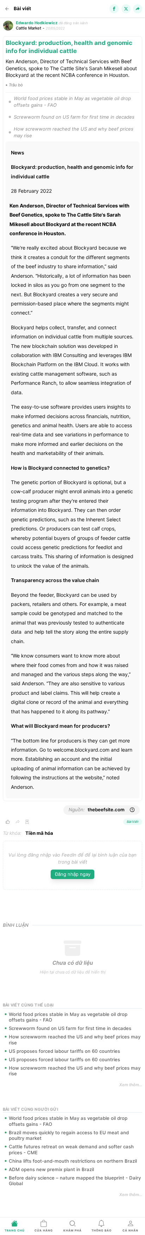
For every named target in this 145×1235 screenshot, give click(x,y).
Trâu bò (16, 84)
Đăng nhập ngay (72, 874)
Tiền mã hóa (39, 833)
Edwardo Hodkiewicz (36, 22)
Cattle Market (28, 28)
